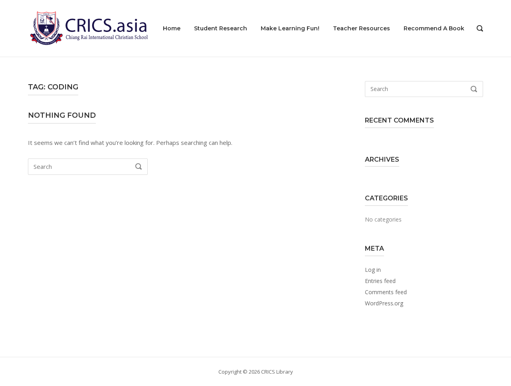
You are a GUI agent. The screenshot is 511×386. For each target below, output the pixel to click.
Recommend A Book (434, 28)
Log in (373, 269)
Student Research (220, 28)
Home (171, 28)
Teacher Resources (361, 28)
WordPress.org (384, 303)
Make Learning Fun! (290, 28)
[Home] (88, 28)
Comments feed (386, 292)
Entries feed (380, 281)
